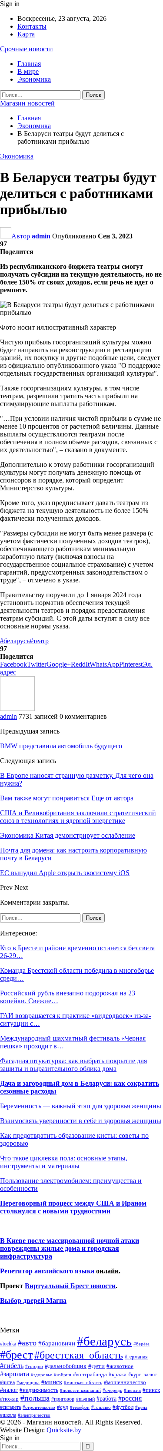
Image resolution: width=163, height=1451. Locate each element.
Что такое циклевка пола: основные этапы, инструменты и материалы (63, 1162)
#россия (130, 1398)
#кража (117, 1374)
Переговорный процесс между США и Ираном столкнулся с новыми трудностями (73, 1207)
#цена (141, 1407)
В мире (28, 71)
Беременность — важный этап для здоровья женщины (80, 1106)
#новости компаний (80, 1390)
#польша (35, 1398)
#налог (9, 1389)
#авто (27, 1343)
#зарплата (14, 1374)
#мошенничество (125, 1382)
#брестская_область (78, 1355)
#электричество (34, 1415)
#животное (119, 1366)
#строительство (39, 1407)
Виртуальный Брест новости (70, 1285)
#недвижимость (39, 1390)
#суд (62, 1407)
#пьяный (85, 1399)
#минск (51, 1381)
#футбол (123, 1407)
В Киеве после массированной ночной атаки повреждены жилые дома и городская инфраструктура (69, 1248)
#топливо (101, 1407)
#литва (7, 1382)
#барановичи (56, 1343)
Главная (29, 63)
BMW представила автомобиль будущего (61, 746)
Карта (26, 34)
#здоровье (41, 1374)
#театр (39, 641)
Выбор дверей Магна (33, 1300)
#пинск (151, 1390)
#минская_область (83, 1382)
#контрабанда (90, 1374)
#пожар (9, 1398)
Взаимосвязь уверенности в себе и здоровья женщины (80, 1120)
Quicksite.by (64, 1430)
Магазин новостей (27, 103)
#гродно (34, 1366)
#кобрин (62, 1374)
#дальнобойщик (65, 1365)
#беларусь (15, 641)
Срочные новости (26, 49)
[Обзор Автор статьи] (17, 708)
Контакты (32, 26)
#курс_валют (142, 1375)
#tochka (8, 1344)
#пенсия (132, 1390)
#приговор (62, 1399)
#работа (106, 1398)
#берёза (141, 1343)
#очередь (112, 1390)
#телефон (80, 1407)
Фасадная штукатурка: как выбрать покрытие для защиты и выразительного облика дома (73, 1064)
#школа (8, 1415)
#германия (136, 1357)
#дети (96, 1365)
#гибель (11, 1366)
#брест (16, 1355)
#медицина (28, 1382)
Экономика (34, 79)
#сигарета (10, 1407)
